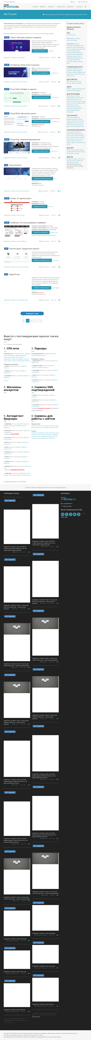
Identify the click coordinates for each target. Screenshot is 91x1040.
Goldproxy (14, 222)
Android (69, 101)
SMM (73, 90)
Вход (73, 2)
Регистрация (83, 2)
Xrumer (76, 105)
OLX (75, 81)
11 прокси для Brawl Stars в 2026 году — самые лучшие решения (16, 561)
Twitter (74, 70)
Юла (72, 81)
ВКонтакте (53, 353)
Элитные (81, 123)
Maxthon (76, 99)
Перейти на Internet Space (42, 260)
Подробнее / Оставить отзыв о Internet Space (16, 267)
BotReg (83, 101)
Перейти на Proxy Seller (41, 97)
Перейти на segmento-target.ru (40, 367)
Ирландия (76, 58)
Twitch (68, 76)
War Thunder (70, 153)
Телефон (69, 159)
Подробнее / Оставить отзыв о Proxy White (15, 132)
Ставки (9, 361)
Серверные (70, 123)
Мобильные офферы (17, 359)
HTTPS (82, 121)
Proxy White (15, 113)
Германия (76, 45)
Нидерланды (75, 49)
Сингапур (69, 61)
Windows (76, 162)
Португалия (76, 60)
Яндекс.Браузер (71, 98)
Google (69, 96)
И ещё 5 (6, 380)
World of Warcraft (76, 151)
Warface (81, 150)
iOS (72, 101)
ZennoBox (69, 108)
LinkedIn (76, 74)
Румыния (80, 61)
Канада (73, 51)
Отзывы (56, 425)
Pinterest (69, 72)
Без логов (73, 126)
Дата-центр (80, 124)
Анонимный (70, 132)
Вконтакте (70, 69)
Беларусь (72, 38)
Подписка (14, 361)
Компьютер (81, 159)
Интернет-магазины (18, 353)
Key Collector (77, 101)
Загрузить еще (32, 313)
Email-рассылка (71, 160)
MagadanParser (75, 110)
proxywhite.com (55, 121)
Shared (80, 119)
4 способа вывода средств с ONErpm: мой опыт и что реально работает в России (15, 734)
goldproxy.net (54, 232)
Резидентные (76, 117)
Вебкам (28, 361)
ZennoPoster (77, 106)
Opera (68, 99)
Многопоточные (71, 124)
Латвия (75, 40)
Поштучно (73, 137)
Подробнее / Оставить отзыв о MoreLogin (15, 939)
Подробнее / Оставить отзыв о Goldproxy (15, 241)
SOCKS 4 (69, 121)
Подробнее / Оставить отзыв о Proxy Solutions (16, 191)
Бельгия (74, 56)
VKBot (68, 105)
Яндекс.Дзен (64, 517)
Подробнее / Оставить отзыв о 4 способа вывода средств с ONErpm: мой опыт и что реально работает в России (15, 781)
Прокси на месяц (76, 142)
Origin (83, 151)
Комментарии (35, 427)
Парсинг (69, 88)
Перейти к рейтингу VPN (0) (76, 23)
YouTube (74, 72)
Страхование (7, 357)
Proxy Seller (15, 89)
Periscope (81, 74)
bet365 (79, 83)
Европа (77, 44)
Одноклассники (41, 355)
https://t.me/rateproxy (35, 33)
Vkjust (72, 105)
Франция (69, 47)
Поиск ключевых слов (48, 433)
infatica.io (50, 51)
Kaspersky (79, 108)
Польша (69, 49)
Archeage (76, 153)
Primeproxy (15, 65)
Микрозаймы (11, 355)
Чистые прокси (75, 135)
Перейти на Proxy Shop (41, 151)
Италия (78, 51)
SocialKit (79, 103)
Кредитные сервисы (20, 355)
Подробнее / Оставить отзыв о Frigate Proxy (16, 300)
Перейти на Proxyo (40, 206)
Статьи (42, 427)
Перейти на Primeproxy (41, 73)
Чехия (79, 56)
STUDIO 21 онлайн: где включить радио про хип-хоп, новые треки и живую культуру (16, 503)
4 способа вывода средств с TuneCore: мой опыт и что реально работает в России (15, 795)
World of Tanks (71, 150)
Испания (73, 54)
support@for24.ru (10, 2)
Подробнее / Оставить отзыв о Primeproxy (15, 82)
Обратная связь (67, 506)
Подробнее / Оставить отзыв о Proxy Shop (15, 158)
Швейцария (79, 54)
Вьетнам (81, 47)
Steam (77, 150)
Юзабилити (51, 438)
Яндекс (73, 96)
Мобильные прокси (72, 119)
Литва (81, 58)
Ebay (79, 81)
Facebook (34, 355)
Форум (52, 425)
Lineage (69, 151)
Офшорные (70, 162)
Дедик (68, 126)
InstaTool (73, 103)
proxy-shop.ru (54, 151)
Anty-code (21, 948)
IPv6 (68, 117)
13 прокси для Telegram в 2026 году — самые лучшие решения (17, 677)
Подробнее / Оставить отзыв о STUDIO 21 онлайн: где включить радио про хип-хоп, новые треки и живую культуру (15, 548)
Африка (75, 61)
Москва (73, 35)
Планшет (74, 159)
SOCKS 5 (74, 121)
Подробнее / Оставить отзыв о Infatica (14, 57)
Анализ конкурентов (46, 434)
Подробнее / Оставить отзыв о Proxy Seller (15, 106)
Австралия (70, 45)
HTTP (78, 121)
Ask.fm (71, 74)
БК (77, 81)
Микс (68, 63)
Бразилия (82, 49)
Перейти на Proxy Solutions (42, 178)
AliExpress (74, 83)
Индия (68, 54)
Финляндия (70, 58)
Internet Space (15, 248)
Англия (69, 51)
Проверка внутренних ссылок (49, 436)
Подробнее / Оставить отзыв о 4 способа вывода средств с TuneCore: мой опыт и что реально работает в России (16, 840)
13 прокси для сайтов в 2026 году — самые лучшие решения (16, 618)
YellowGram (70, 106)
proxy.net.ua (55, 260)
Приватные (70, 133)
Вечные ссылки (35, 425)
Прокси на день (71, 141)
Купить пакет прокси (77, 139)
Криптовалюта (21, 361)
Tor (80, 99)
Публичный (77, 132)
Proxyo (13, 198)
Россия (69, 35)
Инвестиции (14, 357)
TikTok (72, 76)
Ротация (76, 123)
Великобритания (77, 52)
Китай (77, 47)
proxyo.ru (50, 206)
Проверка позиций (36, 433)
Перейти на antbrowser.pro (23, 475)
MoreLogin (21, 908)
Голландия (70, 60)
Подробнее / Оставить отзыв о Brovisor (14, 1010)
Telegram (79, 72)
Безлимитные (80, 126)
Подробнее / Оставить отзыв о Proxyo (14, 215)
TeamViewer (70, 112)
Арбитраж (78, 90)
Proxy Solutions (15, 165)
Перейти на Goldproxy (41, 232)
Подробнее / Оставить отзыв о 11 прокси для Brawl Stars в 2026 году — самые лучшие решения (16, 607)
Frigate (68, 110)
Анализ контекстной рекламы (39, 438)
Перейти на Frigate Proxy (41, 288)
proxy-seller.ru (55, 97)
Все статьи (37, 1017)
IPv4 (71, 117)
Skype (74, 108)
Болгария (69, 52)
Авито (68, 81)
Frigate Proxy (14, 274)
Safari (72, 99)
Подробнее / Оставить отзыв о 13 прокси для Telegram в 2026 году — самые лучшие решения (16, 722)
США (73, 47)
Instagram (47, 353)
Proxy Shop (14, 139)
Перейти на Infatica (40, 51)
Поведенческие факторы (51, 427)
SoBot (83, 103)
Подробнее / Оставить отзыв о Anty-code (15, 971)
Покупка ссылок (44, 425)
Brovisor (20, 981)
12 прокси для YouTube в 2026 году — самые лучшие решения (16, 853)
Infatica (13, 37)
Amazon (69, 83)
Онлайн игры (79, 160)
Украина (77, 38)
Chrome (77, 96)
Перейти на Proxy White (41, 121)
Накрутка (74, 88)
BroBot (69, 103)
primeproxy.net (54, 73)
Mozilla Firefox (80, 98)
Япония (81, 45)
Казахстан (69, 40)
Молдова (69, 56)
